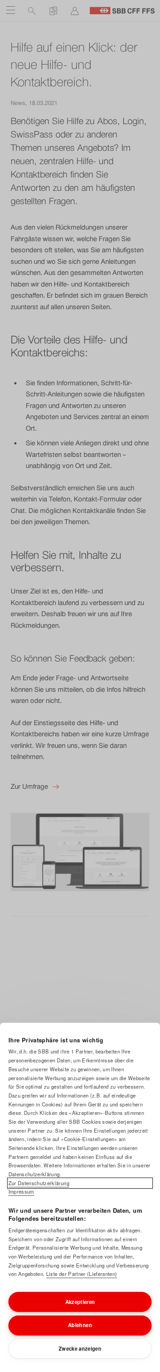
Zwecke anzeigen (80, 1348)
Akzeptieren (80, 1301)
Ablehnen (80, 1324)
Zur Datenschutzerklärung (38, 1182)
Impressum (21, 1191)
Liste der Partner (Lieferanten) (81, 1273)
